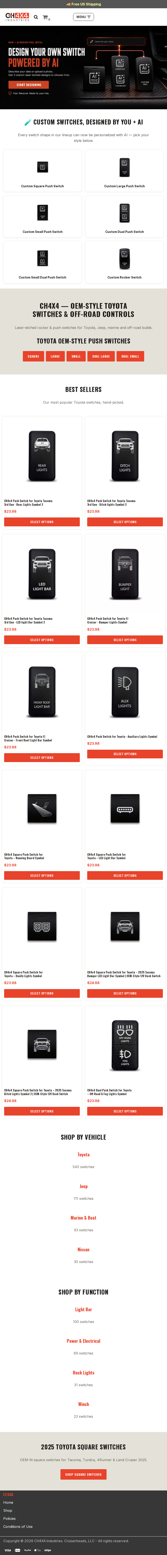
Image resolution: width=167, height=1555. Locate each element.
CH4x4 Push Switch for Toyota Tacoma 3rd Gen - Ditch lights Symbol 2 (111, 503)
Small (76, 356)
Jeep (84, 1186)
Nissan (83, 1249)
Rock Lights (83, 1372)
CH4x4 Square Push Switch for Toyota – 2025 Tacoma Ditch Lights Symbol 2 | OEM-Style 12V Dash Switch (38, 1092)
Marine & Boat (83, 1217)
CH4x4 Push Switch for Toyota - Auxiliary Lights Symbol (122, 736)
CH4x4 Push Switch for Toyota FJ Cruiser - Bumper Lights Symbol (107, 620)
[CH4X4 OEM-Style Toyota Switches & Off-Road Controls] (17, 17)
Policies (9, 1518)
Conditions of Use (18, 1526)
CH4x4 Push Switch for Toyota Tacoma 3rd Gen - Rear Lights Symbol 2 (28, 503)
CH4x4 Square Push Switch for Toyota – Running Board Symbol (24, 856)
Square (33, 356)
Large (55, 356)
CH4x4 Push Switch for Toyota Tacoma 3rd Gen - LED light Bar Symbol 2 (28, 620)
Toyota (83, 1154)
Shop (7, 1510)
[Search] (36, 17)
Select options (41, 522)
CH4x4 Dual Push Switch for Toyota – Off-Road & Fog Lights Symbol (109, 1092)
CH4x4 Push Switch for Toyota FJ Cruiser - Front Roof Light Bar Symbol (28, 738)
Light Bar (83, 1309)
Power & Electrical (83, 1341)
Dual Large (101, 356)
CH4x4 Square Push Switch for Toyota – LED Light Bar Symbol (106, 856)
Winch (83, 1404)
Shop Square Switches (83, 1474)
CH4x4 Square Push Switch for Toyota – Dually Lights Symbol (23, 974)
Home (8, 1502)
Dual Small (130, 356)
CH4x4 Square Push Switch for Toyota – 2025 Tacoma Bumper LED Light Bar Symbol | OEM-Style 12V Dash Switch (123, 974)
